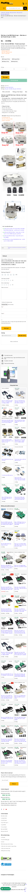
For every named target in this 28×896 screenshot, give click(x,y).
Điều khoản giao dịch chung (7, 844)
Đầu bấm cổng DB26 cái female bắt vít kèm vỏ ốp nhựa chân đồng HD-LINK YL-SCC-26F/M (6, 610)
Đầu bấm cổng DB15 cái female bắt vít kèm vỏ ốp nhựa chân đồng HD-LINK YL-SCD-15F (20, 632)
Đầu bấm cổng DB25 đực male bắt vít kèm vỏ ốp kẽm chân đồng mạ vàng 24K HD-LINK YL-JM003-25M (21, 762)
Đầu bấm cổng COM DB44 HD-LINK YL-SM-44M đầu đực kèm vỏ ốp (6, 762)
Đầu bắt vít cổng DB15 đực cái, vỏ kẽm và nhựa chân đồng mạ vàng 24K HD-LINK (20, 740)
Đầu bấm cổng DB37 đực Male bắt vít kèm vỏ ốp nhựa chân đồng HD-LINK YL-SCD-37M (7, 588)
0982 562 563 (6, 795)
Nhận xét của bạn (4, 287)
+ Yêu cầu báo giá (14, 80)
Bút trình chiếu (4, 816)
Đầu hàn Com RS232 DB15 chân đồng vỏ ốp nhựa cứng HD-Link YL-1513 (20, 545)
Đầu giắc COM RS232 (17, 88)
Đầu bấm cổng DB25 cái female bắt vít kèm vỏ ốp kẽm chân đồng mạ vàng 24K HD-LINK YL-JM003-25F (7, 566)
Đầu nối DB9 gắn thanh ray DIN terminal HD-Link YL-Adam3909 (20, 523)
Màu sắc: (2, 56)
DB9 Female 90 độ (15, 247)
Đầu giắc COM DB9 (8, 88)
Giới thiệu (3, 837)
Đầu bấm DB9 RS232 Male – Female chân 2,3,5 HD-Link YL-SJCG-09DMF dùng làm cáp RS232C (7, 632)
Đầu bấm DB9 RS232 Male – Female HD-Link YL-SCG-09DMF (20, 718)
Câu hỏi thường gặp (5, 839)
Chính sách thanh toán (5, 848)
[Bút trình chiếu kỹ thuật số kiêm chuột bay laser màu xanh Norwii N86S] (9, 374)
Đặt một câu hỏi (22, 335)
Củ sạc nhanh (4, 827)
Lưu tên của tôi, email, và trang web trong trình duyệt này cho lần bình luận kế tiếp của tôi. (13, 322)
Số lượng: (2, 67)
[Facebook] (1, 809)
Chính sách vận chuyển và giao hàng (8, 846)
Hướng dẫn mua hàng (5, 850)
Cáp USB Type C (4, 822)
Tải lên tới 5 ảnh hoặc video (7, 302)
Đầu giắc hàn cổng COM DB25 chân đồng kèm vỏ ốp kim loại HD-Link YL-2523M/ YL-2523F (20, 653)
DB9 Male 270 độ (20, 247)
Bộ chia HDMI (4, 829)
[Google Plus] (4, 809)
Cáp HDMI (3, 824)
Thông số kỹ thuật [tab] (17, 91)
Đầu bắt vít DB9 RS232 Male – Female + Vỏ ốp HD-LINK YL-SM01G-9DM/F (7, 653)
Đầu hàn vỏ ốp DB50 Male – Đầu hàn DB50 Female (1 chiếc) (20, 697)
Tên (2, 306)
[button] (6, 59)
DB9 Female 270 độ (10, 247)
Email (2, 313)
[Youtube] (6, 809)
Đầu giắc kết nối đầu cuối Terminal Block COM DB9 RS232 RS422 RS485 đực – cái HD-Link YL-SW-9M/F (20, 675)
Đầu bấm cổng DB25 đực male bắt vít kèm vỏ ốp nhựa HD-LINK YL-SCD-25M (20, 610)
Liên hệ (2, 841)
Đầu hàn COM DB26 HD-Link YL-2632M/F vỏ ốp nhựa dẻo (7, 675)
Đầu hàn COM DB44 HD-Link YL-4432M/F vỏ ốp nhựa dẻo (7, 718)
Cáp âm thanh (4, 820)
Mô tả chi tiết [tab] (6, 91)
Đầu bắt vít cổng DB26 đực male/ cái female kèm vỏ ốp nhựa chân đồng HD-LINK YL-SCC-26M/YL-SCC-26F (7, 697)
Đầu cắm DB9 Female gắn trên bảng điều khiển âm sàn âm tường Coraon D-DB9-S (7, 523)
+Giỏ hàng (5, 73)
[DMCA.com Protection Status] (6, 858)
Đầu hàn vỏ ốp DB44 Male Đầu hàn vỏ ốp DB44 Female (21, 566)
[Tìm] (25, 8)
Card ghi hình (4, 818)
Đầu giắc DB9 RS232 (9, 87)
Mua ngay (5, 77)
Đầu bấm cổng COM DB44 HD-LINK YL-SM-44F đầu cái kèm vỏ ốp (20, 588)
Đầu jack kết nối (4, 831)
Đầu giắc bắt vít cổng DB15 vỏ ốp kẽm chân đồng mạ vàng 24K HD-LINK (6, 740)
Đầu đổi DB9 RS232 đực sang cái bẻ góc (6, 544)
